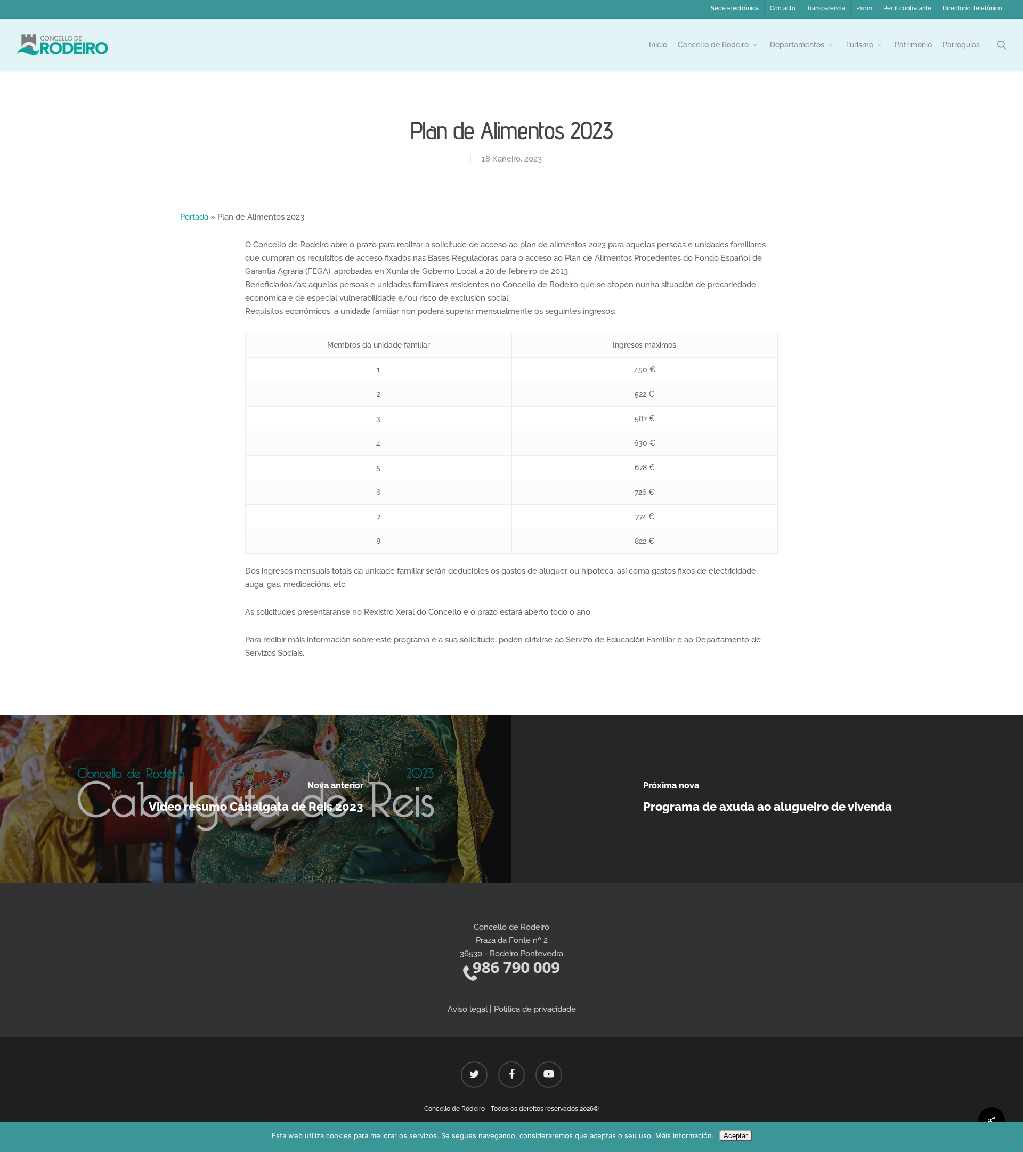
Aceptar (736, 1136)
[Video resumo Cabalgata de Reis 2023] (256, 799)
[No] (1009, 1137)
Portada (194, 217)
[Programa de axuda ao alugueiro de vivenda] (767, 799)
